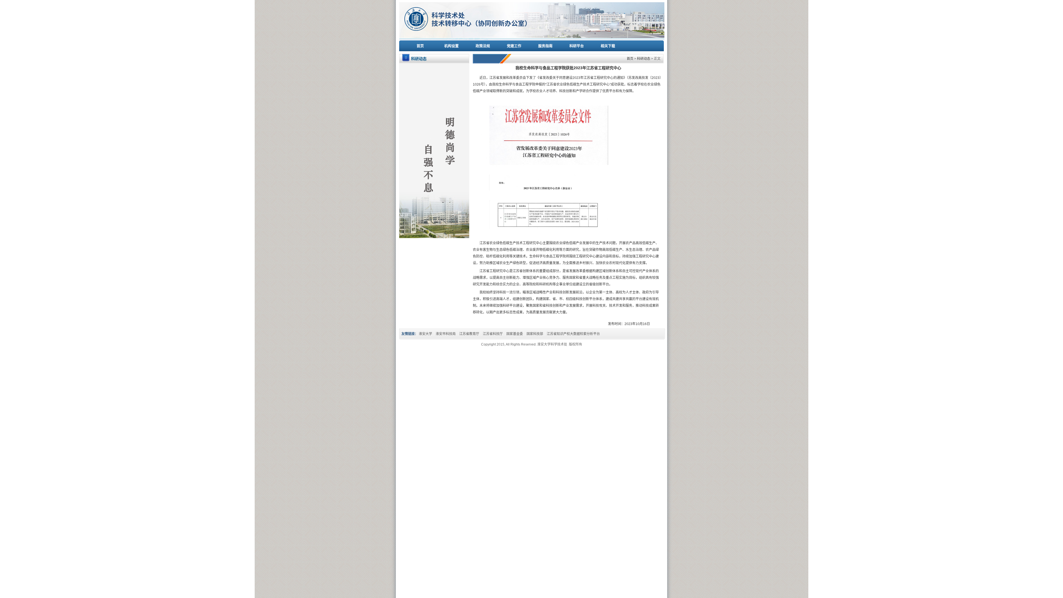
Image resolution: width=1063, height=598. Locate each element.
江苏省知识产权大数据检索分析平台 (573, 334)
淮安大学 (425, 334)
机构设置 (451, 46)
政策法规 (483, 46)
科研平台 (576, 46)
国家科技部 (535, 334)
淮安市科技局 (446, 334)
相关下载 (608, 46)
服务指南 (545, 46)
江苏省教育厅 (469, 334)
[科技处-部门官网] (531, 39)
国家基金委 (514, 334)
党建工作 (514, 46)
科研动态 (643, 59)
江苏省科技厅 (493, 334)
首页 (420, 46)
